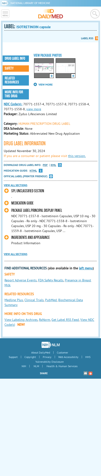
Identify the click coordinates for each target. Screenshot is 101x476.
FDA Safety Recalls (50, 280)
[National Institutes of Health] (6, 3)
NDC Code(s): (13, 104)
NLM (36, 366)
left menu (86, 268)
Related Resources (12, 80)
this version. (77, 156)
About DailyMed (40, 352)
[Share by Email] (85, 373)
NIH (24, 366)
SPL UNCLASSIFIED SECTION (27, 191)
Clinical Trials (34, 300)
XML (53, 165)
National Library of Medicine (30, 3)
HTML (33, 170)
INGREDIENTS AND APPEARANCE (30, 237)
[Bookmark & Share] (90, 373)
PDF (45, 165)
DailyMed (50, 13)
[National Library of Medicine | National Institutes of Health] (51, 345)
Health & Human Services (62, 366)
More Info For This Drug (14, 94)
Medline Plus (13, 300)
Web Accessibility (68, 357)
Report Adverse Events (20, 280)
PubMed (51, 300)
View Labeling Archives (21, 320)
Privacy (47, 357)
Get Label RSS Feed (65, 320)
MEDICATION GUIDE (22, 203)
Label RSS (87, 38)
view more (33, 109)
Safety (9, 68)
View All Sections (15, 185)
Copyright (30, 357)
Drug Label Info (15, 58)
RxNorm (44, 320)
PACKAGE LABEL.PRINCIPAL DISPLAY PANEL (36, 210)
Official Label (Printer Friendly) (25, 176)
